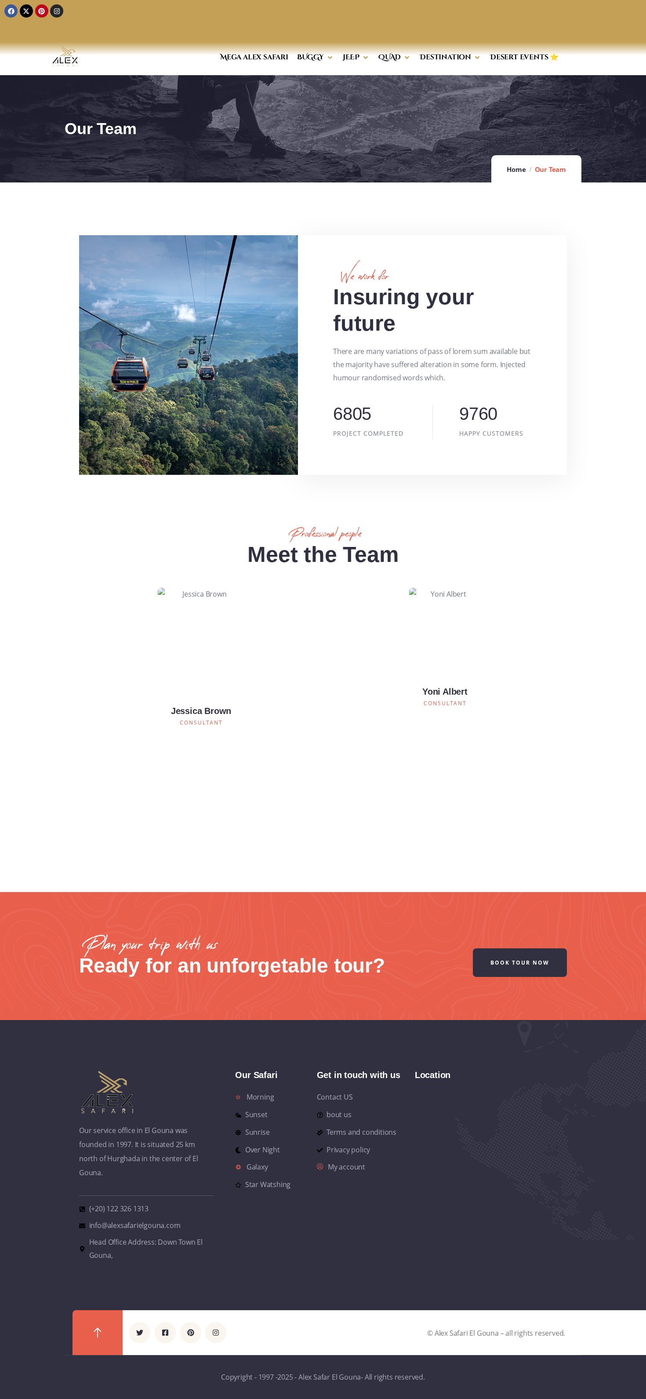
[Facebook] (11, 11)
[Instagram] (56, 11)
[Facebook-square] (165, 1332)
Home (516, 169)
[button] (315, 57)
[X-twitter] (26, 11)
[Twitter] (139, 1332)
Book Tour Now (519, 962)
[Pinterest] (41, 11)
